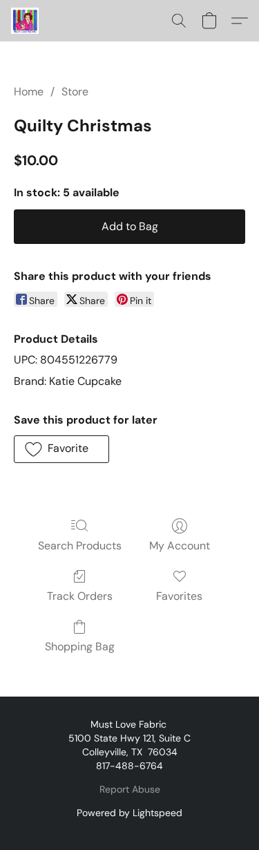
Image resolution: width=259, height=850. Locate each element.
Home (29, 91)
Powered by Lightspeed (129, 812)
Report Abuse (129, 789)
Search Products (80, 545)
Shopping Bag (80, 646)
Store (74, 91)
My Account (179, 545)
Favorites (179, 596)
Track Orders (80, 596)
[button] (25, 20)
